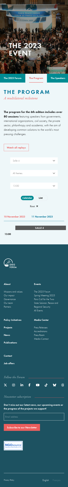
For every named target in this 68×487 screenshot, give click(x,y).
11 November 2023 (42, 216)
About (7, 284)
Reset (32, 206)
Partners (7, 306)
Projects (8, 327)
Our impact (9, 295)
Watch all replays (16, 147)
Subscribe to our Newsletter (22, 427)
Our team (8, 302)
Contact (8, 355)
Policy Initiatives (12, 319)
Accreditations (40, 331)
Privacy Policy (9, 480)
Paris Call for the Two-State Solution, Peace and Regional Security (46, 303)
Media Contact (41, 338)
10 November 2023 (14, 216)
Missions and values (13, 291)
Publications (10, 342)
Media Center (41, 319)
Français (56, 480)
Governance (10, 299)
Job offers (9, 363)
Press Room (39, 335)
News (7, 335)
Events (37, 284)
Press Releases (40, 327)
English (46, 480)
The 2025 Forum (42, 291)
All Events (38, 310)
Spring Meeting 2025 (44, 295)
